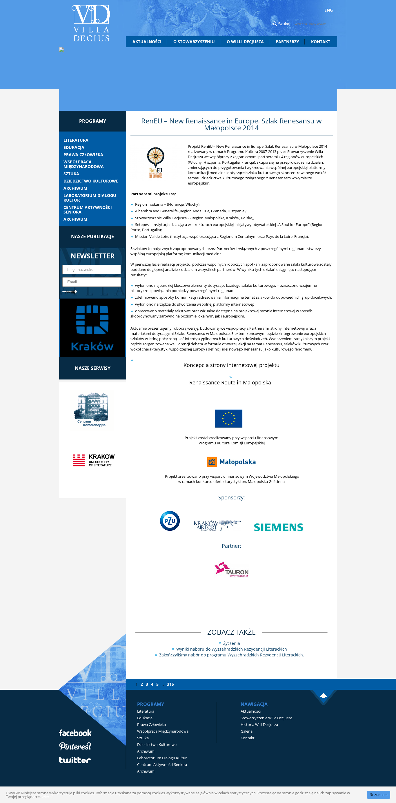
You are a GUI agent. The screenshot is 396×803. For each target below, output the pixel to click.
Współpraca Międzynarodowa (83, 164)
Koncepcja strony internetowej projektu (231, 365)
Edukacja (73, 147)
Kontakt (320, 41)
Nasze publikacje (92, 236)
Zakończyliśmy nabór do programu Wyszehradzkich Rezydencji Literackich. (231, 655)
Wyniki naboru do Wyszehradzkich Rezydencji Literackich (231, 649)
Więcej (46, 796)
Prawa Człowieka (83, 154)
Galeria (247, 731)
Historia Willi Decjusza (259, 724)
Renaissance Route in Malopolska (231, 382)
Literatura (75, 140)
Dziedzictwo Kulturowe (90, 181)
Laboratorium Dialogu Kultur (89, 197)
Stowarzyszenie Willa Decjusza (266, 717)
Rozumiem (379, 795)
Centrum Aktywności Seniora (87, 209)
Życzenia (231, 643)
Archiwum (75, 188)
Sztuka (71, 173)
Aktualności (146, 41)
